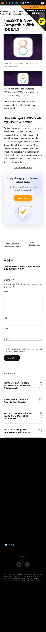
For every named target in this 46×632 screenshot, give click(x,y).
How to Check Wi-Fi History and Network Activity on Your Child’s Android (17, 385)
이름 (6, 318)
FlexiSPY (11, 63)
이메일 (7, 328)
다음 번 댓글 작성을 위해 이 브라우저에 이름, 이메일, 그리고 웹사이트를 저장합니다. (24, 350)
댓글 (6, 291)
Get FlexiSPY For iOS (23, 167)
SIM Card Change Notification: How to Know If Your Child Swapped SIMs (18, 416)
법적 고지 (11, 578)
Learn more (23, 197)
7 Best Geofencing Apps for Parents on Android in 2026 (16, 431)
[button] (23, 78)
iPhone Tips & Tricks (10, 66)
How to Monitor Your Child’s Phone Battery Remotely (17, 400)
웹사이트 (7, 339)
